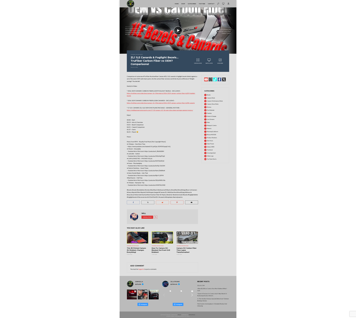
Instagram (144, 304)
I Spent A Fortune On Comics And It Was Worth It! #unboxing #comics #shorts (212, 294)
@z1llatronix (173, 284)
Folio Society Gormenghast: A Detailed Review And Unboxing (212, 305)
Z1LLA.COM (201, 285)
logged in (141, 269)
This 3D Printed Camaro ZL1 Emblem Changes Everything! (136, 250)
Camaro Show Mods (137, 54)
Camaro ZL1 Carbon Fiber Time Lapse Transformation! (187, 250)
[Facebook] (219, 79)
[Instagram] (210, 79)
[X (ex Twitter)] (224, 79)
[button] (157, 295)
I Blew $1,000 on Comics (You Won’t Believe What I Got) (212, 289)
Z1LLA (179, 314)
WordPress (192, 314)
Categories (192, 3)
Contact (211, 3)
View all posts (147, 217)
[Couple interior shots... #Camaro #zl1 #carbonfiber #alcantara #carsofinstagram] (154, 294)
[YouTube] (206, 79)
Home (177, 3)
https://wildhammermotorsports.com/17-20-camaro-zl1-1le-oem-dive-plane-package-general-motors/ (160, 110)
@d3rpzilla (138, 284)
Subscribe (220, 63)
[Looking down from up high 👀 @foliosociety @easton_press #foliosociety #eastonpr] (167, 294)
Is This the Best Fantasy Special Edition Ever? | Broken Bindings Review (213, 300)
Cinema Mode (198, 63)
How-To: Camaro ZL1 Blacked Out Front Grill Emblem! (161, 250)
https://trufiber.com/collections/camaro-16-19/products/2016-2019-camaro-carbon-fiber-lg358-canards (161, 103)
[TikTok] (215, 79)
